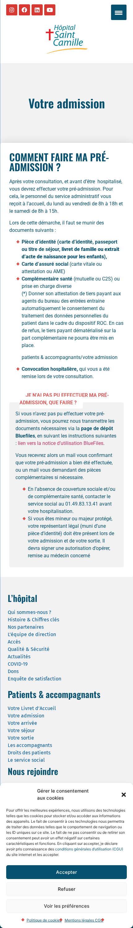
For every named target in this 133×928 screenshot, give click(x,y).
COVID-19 (18, 664)
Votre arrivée (22, 723)
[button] (124, 795)
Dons (13, 671)
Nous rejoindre (33, 771)
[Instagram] (11, 9)
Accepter (66, 872)
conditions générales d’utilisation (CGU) (89, 849)
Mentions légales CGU (84, 920)
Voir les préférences (66, 906)
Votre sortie (21, 738)
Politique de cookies (44, 920)
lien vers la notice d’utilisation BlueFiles (60, 443)
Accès (14, 642)
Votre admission (26, 716)
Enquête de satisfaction (34, 679)
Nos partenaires (26, 627)
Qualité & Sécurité (28, 649)
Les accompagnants (30, 745)
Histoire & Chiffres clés (33, 620)
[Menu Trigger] (119, 12)
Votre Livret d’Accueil (32, 708)
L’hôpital (22, 598)
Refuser (66, 889)
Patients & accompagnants (54, 694)
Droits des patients (29, 753)
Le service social (26, 760)
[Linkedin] (37, 9)
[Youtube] (49, 9)
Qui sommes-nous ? (29, 612)
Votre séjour (21, 730)
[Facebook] (24, 9)
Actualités (19, 657)
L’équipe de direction (32, 634)
